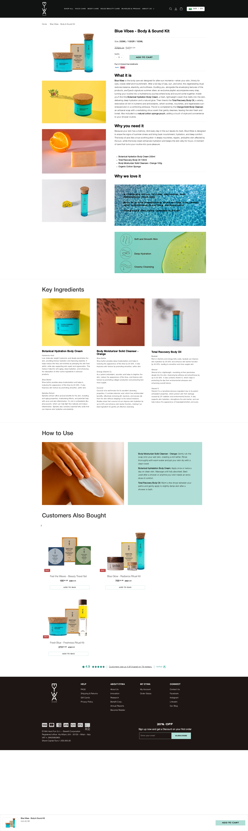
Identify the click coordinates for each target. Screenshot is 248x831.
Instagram (174, 698)
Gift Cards (85, 698)
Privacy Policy (87, 702)
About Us (114, 689)
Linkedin (173, 702)
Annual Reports (117, 706)
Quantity (117, 54)
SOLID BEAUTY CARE (110, 9)
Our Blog (174, 706)
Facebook (174, 694)
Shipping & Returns (89, 694)
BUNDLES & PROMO (131, 9)
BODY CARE (93, 9)
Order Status (145, 694)
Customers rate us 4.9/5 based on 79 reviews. (130, 667)
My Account (145, 689)
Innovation (114, 694)
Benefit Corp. (116, 702)
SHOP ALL (68, 9)
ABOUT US (147, 9)
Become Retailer (117, 710)
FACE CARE (80, 9)
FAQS (83, 689)
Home (44, 24)
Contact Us (175, 689)
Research (114, 698)
